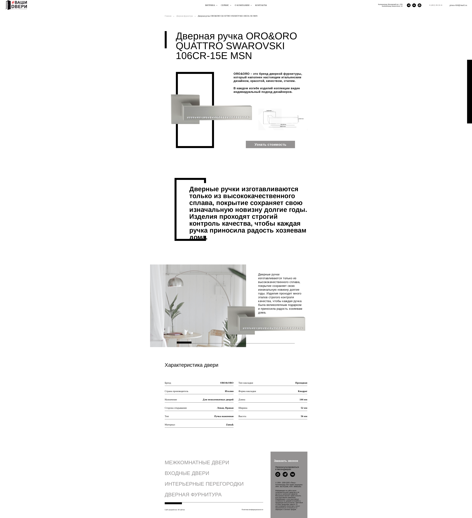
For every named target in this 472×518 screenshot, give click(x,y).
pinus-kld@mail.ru (458, 5)
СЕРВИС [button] (225, 5)
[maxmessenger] (419, 5)
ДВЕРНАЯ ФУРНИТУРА (193, 494)
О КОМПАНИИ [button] (242, 5)
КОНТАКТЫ (261, 5)
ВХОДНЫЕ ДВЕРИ (187, 473)
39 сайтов (181, 510)
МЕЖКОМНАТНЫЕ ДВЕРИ (197, 462)
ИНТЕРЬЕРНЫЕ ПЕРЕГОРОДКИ (204, 484)
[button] (286, 460)
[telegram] (409, 5)
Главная (168, 16)
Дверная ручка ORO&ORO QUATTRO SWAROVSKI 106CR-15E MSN (228, 16)
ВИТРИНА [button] (210, 5)
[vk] (414, 5)
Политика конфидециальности (252, 509)
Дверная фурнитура (184, 16)
